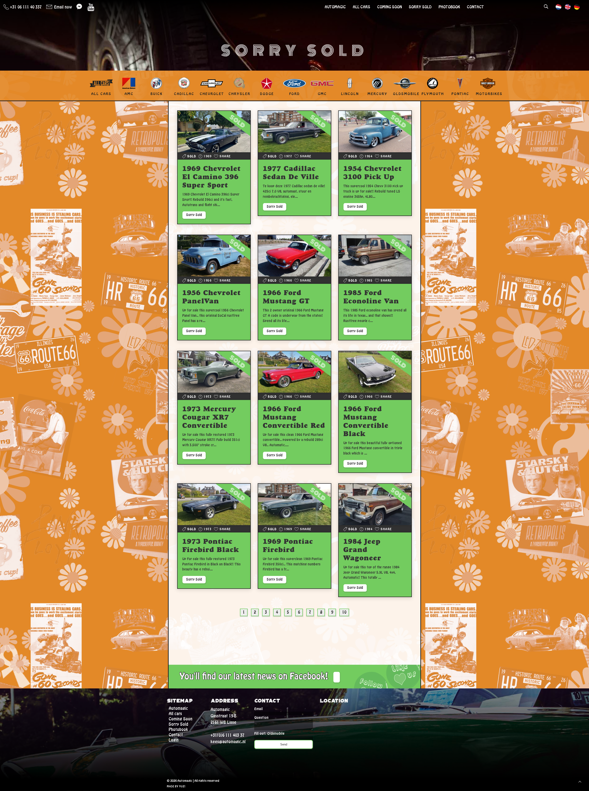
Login (174, 740)
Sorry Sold (420, 7)
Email (258, 708)
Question (261, 717)
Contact (475, 7)
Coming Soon (389, 7)
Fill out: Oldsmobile (269, 733)
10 (344, 612)
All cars (361, 7)
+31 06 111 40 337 (25, 7)
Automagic (335, 7)
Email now (62, 7)
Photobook (449, 7)
